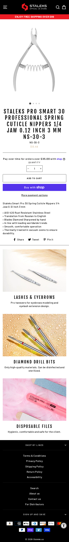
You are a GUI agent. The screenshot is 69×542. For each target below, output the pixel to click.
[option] (34, 16)
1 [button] (30, 103)
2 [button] (33, 103)
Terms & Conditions (34, 455)
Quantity (35, 162)
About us (34, 493)
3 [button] (36, 103)
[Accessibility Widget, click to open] (63, 525)
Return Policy (34, 471)
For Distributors (34, 504)
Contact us (34, 498)
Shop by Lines (35, 445)
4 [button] (39, 103)
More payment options (34, 195)
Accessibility (34, 477)
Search (34, 488)
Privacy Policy (34, 461)
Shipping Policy (34, 466)
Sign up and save (34, 514)
